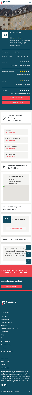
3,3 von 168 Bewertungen (22, 74)
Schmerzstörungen (11, 146)
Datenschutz (5, 361)
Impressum (4, 358)
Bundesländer (5, 319)
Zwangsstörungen (10, 154)
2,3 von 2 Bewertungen (22, 84)
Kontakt (3, 348)
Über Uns (3, 355)
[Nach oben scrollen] (30, 391)
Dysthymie (8, 130)
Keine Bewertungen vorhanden (20, 65)
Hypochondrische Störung (13, 138)
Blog (2, 335)
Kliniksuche (4, 316)
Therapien (4, 325)
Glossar (3, 338)
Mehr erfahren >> (10, 133)
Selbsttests (4, 332)
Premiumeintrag (5, 345)
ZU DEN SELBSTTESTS (11, 286)
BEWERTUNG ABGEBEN (16, 98)
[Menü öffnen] (30, 1)
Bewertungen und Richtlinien (9, 328)
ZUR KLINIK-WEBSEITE (16, 102)
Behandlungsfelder (6, 322)
